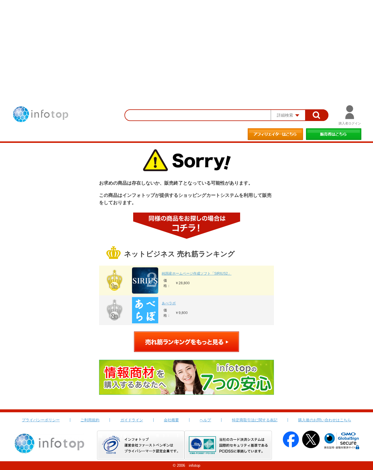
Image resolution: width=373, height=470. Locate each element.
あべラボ (169, 303)
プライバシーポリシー (41, 420)
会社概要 (171, 420)
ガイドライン (131, 420)
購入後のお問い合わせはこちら (324, 420)
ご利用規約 (89, 420)
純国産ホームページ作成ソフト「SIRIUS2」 (196, 273)
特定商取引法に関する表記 (254, 420)
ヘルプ (205, 420)
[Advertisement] (186, 44)
